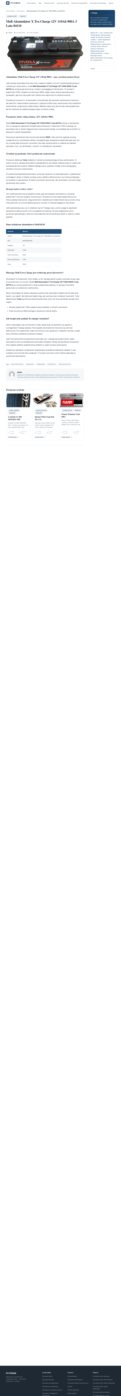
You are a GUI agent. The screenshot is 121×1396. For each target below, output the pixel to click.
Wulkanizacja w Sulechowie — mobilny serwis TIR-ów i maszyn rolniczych (101, 46)
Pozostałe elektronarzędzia (101, 1392)
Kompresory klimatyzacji (75, 1379)
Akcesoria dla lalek (63, 3)
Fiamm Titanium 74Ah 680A (70, 415)
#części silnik (30, 364)
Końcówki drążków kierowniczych (78, 1383)
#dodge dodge (41, 364)
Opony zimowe (14, 410)
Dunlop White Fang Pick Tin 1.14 (44, 418)
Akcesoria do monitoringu (98, 3)
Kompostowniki (72, 1376)
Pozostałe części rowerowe (101, 1376)
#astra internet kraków (17, 364)
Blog (40, 3)
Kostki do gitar (41, 410)
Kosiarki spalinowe (73, 1390)
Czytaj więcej (12, 437)
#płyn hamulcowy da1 (65, 364)
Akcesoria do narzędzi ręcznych (52, 1390)
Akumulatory (12, 16)
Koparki (70, 1386)
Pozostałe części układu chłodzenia (104, 1383)
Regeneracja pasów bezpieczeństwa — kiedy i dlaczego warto (99, 53)
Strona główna (31, 3)
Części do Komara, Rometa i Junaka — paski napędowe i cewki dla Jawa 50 (100, 39)
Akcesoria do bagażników (79, 3)
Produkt (23, 16)
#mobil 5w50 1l (52, 364)
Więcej (111, 3)
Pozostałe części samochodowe (102, 1379)
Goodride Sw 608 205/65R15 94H (15, 418)
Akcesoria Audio (49, 3)
